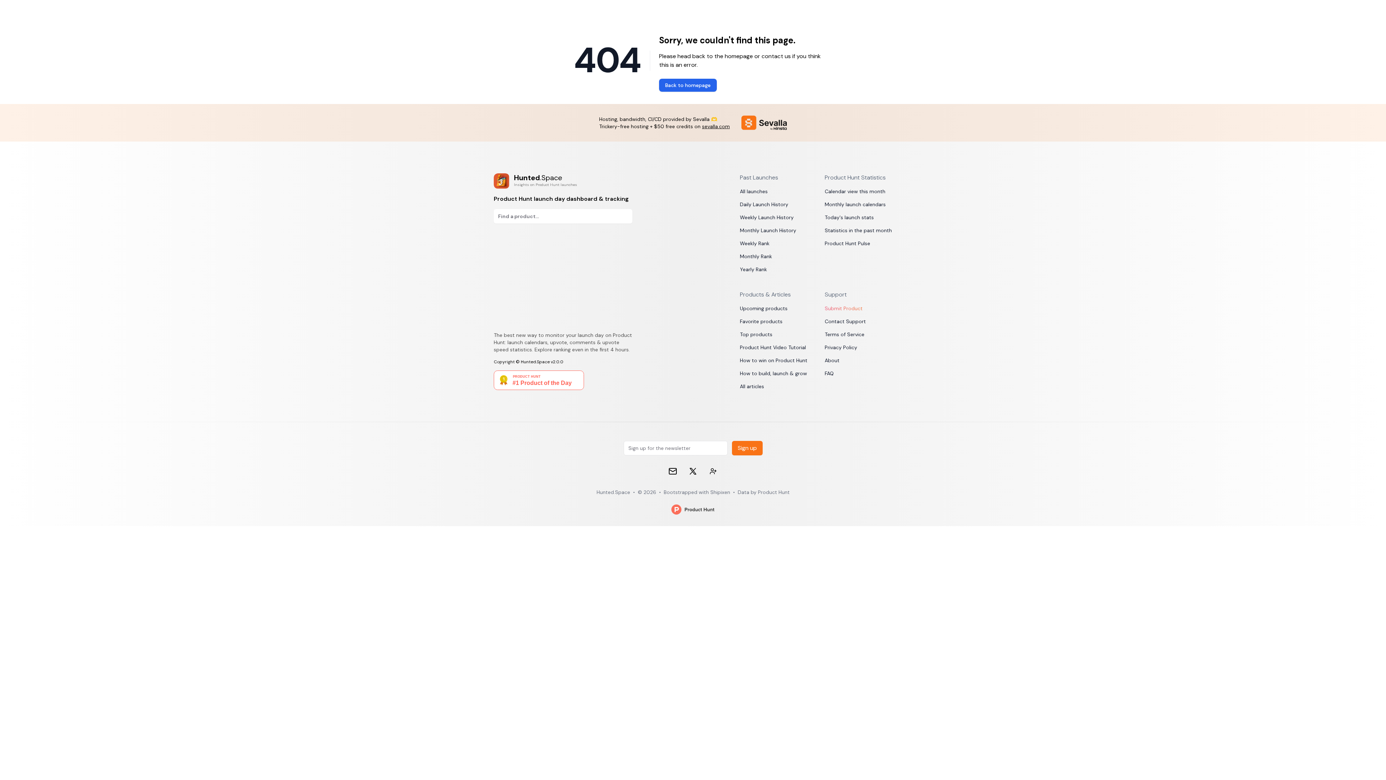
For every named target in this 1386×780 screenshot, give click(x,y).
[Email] (673, 471)
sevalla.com (716, 126)
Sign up (747, 448)
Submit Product (844, 308)
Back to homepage (688, 85)
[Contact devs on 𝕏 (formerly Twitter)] (713, 471)
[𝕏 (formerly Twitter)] (693, 471)
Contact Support (845, 321)
